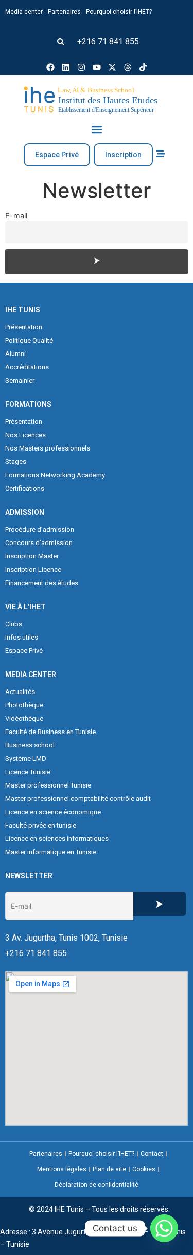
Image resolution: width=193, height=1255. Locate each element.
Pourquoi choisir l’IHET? (119, 11)
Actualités (20, 692)
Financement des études (41, 583)
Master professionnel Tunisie (48, 785)
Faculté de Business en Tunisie (50, 732)
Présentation (23, 327)
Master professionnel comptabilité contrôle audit (78, 798)
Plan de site (109, 1169)
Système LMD (25, 758)
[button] (61, 41)
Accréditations (27, 367)
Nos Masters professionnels (47, 448)
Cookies (143, 1169)
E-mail (16, 215)
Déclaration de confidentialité (96, 1184)
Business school (30, 745)
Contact (152, 1153)
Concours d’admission (39, 543)
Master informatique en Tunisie (50, 852)
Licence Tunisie (27, 772)
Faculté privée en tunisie (40, 825)
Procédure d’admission (39, 529)
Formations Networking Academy (55, 475)
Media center (24, 11)
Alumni (15, 354)
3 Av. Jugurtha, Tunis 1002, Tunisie (66, 938)
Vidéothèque (24, 718)
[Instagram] (81, 67)
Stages (15, 461)
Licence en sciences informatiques (57, 838)
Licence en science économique (53, 812)
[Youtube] (96, 67)
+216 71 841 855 (108, 41)
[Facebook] (50, 67)
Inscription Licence (33, 569)
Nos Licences (25, 435)
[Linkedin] (66, 67)
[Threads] (127, 67)
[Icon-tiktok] (143, 67)
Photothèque (24, 705)
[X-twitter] (112, 67)
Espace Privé (24, 650)
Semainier (19, 380)
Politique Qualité (29, 340)
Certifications (24, 488)
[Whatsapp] (164, 1228)
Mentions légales (61, 1169)
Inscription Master (32, 556)
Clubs (13, 624)
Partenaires (64, 11)
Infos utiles (21, 637)
